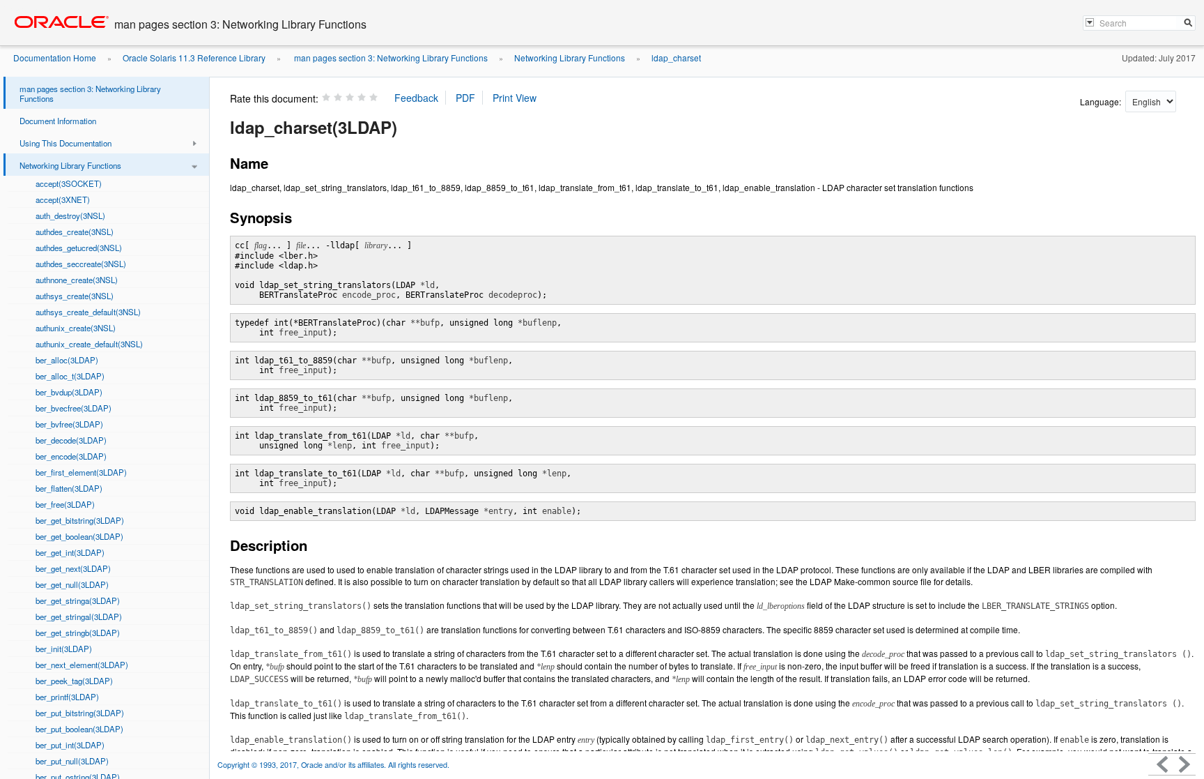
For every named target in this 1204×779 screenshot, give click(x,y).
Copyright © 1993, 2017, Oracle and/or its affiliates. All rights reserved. (333, 764)
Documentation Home (54, 57)
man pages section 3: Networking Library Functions (390, 57)
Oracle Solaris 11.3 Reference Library (194, 57)
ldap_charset (676, 57)
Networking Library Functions (569, 57)
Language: (1101, 101)
